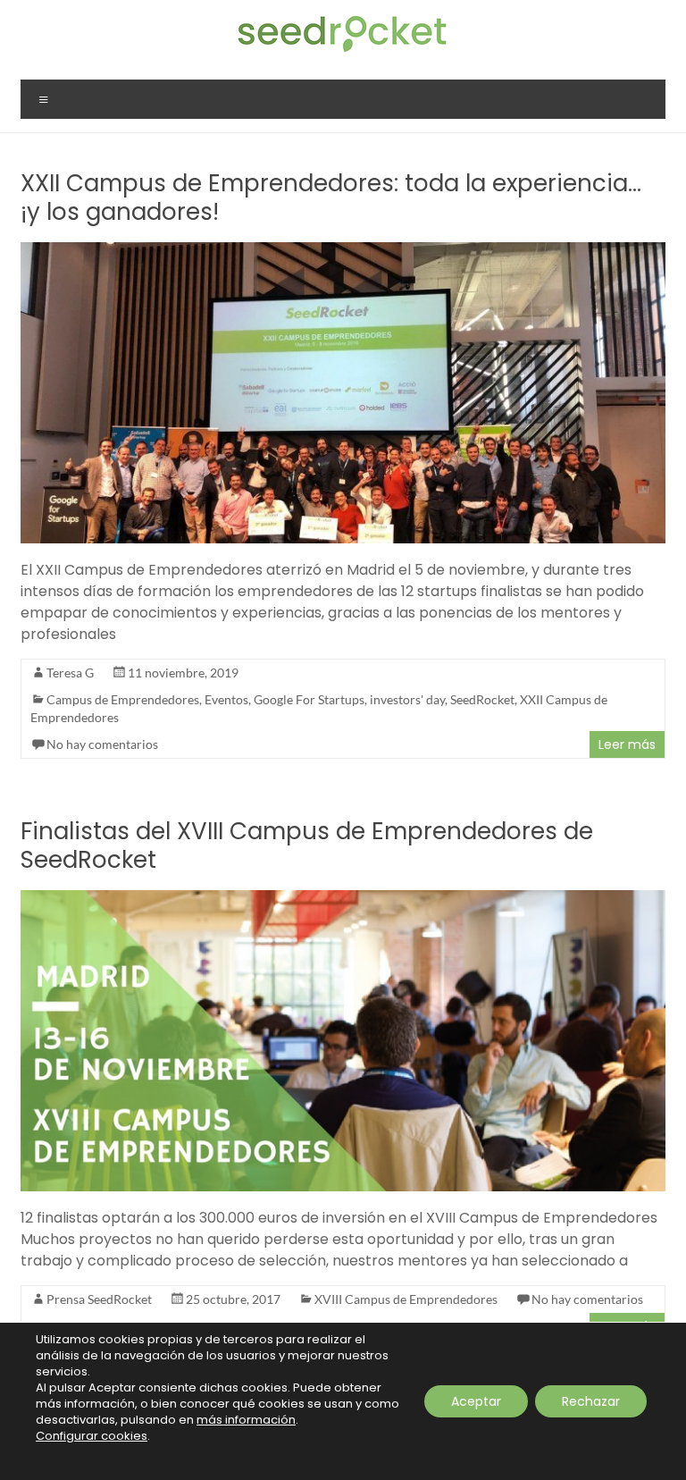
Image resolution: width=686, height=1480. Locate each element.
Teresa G (70, 672)
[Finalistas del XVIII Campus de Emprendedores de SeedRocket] (343, 898)
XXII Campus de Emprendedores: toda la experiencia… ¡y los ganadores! (331, 197)
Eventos (226, 699)
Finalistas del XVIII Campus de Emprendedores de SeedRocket (307, 845)
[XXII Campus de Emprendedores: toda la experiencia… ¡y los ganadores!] (343, 250)
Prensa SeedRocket (99, 1299)
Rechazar (591, 1401)
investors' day (407, 699)
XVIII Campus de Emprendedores (406, 1299)
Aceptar (476, 1401)
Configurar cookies (91, 1436)
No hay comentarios (102, 744)
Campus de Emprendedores (122, 699)
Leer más (627, 744)
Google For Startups (309, 699)
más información (246, 1419)
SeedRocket (482, 699)
